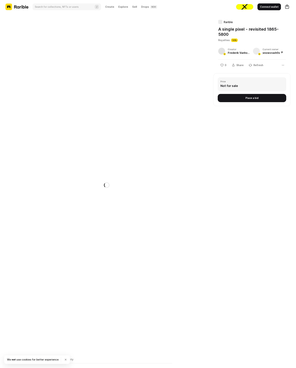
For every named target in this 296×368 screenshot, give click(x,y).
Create (109, 6)
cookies (26, 359)
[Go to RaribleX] (244, 7)
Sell (134, 6)
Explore (123, 6)
